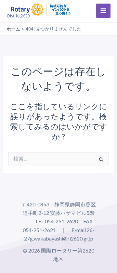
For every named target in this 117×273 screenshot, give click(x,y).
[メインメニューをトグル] (103, 11)
